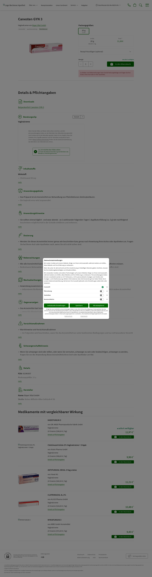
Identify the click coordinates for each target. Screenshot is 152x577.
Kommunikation (49, 299)
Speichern (79, 305)
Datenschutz (68, 316)
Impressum (83, 316)
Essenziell (47, 287)
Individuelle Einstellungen (56, 305)
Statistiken (47, 295)
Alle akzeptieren (98, 305)
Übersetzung (48, 291)
